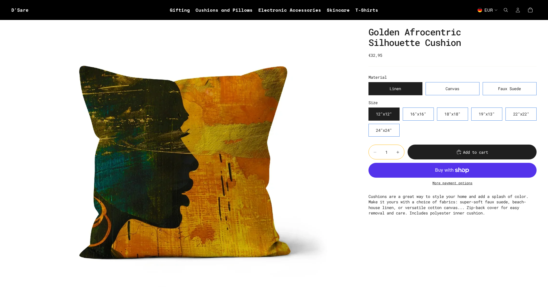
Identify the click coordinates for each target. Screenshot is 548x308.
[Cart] (530, 10)
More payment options (452, 183)
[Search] (505, 10)
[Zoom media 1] (183, 164)
